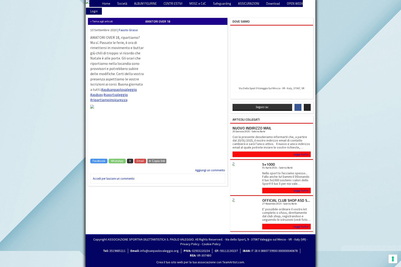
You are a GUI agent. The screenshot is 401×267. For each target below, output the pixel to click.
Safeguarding (222, 3)
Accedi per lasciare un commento (114, 179)
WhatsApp (117, 161)
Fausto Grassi (128, 30)
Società (122, 3)
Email (140, 161)
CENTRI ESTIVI (173, 3)
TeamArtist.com (233, 262)
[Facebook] (297, 107)
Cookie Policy (211, 244)
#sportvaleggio (115, 94)
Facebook (99, 161)
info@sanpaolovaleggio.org (159, 251)
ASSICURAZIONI (248, 3)
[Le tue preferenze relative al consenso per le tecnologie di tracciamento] (392, 258)
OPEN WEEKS (296, 3)
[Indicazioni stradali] (272, 56)
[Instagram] (307, 107)
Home (106, 3)
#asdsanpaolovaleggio (119, 89)
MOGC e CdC (197, 3)
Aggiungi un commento (210, 170)
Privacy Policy (190, 244)
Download (273, 3)
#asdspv (96, 94)
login (94, 11)
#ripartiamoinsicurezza (108, 99)
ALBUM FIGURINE (145, 3)
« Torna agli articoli (101, 21)
